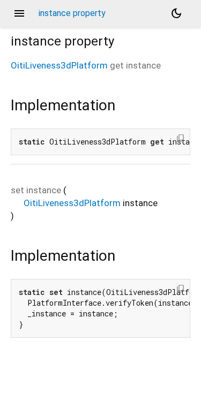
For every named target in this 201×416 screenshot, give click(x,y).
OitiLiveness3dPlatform (59, 65)
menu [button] (19, 13)
